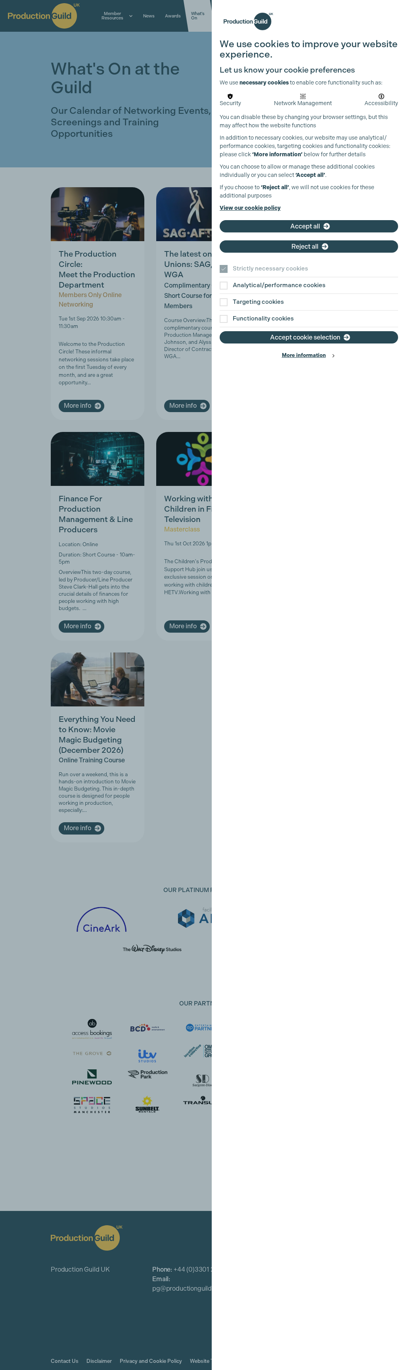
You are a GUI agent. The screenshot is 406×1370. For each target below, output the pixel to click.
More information (304, 355)
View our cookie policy (250, 208)
